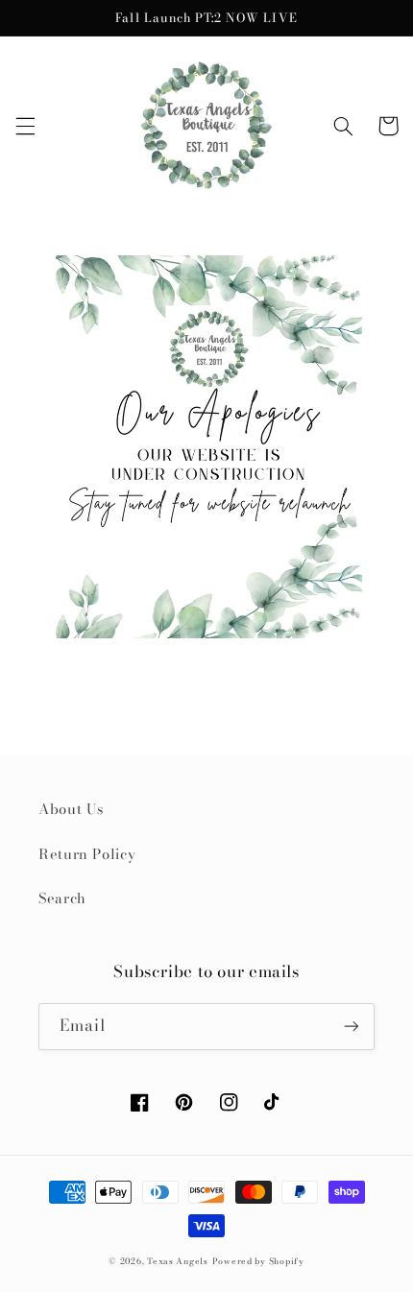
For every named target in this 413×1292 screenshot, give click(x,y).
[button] (25, 126)
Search (62, 898)
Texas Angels (177, 1261)
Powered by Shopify (258, 1261)
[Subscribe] (351, 1026)
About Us (71, 809)
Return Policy (86, 854)
